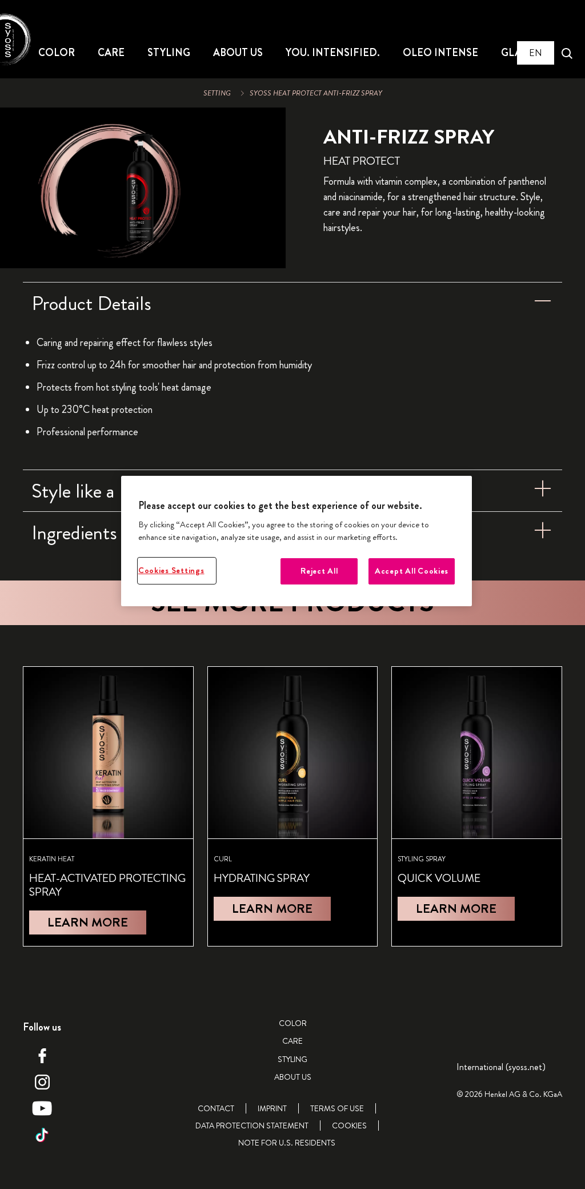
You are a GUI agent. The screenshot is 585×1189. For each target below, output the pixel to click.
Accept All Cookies (411, 571)
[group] (143, 188)
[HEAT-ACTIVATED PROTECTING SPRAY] (108, 807)
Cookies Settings (171, 570)
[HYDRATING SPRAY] (293, 807)
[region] (296, 541)
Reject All (319, 571)
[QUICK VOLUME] (477, 807)
